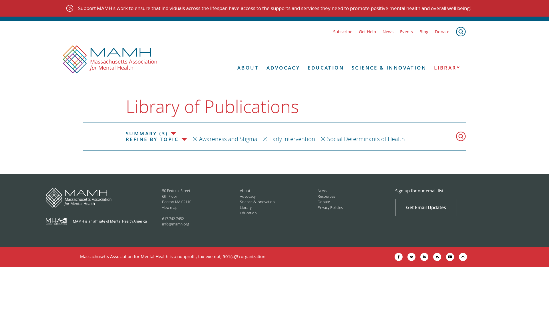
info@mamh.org (175, 224)
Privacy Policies (330, 207)
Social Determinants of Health (366, 138)
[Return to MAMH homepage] (110, 59)
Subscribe (342, 31)
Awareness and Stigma (228, 138)
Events (406, 31)
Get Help (367, 31)
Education (326, 68)
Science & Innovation (389, 68)
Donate (442, 31)
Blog (423, 31)
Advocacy (283, 68)
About (248, 68)
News (388, 31)
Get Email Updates (426, 207)
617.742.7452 (173, 218)
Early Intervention (292, 138)
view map (170, 207)
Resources (326, 196)
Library (447, 68)
